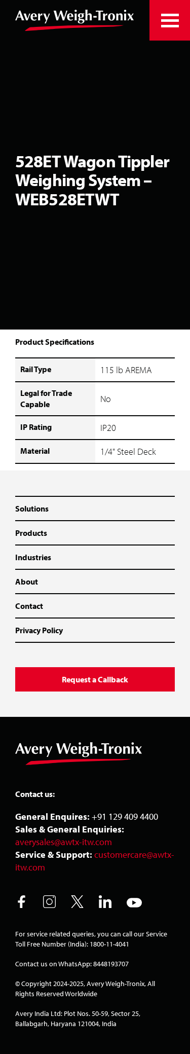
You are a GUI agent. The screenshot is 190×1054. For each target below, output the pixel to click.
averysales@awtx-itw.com (63, 842)
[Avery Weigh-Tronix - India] (74, 20)
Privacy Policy (39, 630)
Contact (29, 606)
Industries (33, 557)
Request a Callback (95, 679)
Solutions (32, 508)
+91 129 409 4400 (125, 816)
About (26, 581)
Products (31, 533)
